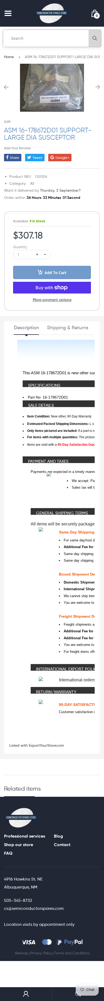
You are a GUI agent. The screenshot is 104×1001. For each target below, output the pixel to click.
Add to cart (55, 272)
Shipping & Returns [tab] (67, 328)
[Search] (95, 38)
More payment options (52, 299)
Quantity (20, 247)
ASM (7, 122)
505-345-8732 (18, 900)
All (32, 183)
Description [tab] (26, 328)
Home (9, 56)
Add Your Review (17, 148)
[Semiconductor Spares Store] (52, 13)
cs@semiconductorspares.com (34, 908)
